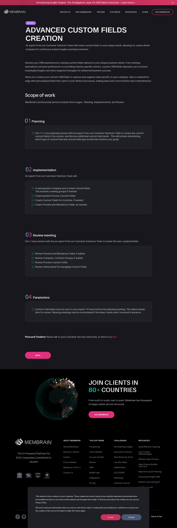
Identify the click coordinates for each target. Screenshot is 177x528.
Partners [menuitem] (115, 12)
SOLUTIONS (119, 472)
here (114, 337)
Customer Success (122, 483)
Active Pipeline (95, 452)
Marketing (118, 477)
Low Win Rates (120, 462)
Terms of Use (156, 516)
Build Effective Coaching (149, 446)
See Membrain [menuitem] (162, 12)
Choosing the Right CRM (149, 476)
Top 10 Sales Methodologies (145, 453)
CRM (91, 467)
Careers (66, 457)
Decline (132, 517)
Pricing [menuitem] (101, 12)
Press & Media (69, 462)
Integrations (94, 477)
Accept (111, 517)
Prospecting (94, 446)
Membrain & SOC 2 (72, 467)
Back (38, 355)
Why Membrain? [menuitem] (84, 12)
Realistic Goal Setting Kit (149, 482)
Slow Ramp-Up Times (123, 457)
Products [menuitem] (65, 12)
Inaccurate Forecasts (123, 452)
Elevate (92, 462)
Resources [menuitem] (131, 12)
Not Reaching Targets (123, 446)
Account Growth (96, 457)
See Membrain (101, 414)
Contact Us (68, 472)
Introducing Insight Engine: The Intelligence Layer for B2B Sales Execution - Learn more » (86, 2)
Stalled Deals (119, 467)
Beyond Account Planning (150, 471)
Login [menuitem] (145, 12)
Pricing (92, 483)
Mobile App (94, 472)
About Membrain (71, 446)
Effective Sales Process (148, 459)
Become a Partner (71, 452)
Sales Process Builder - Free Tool (149, 465)
